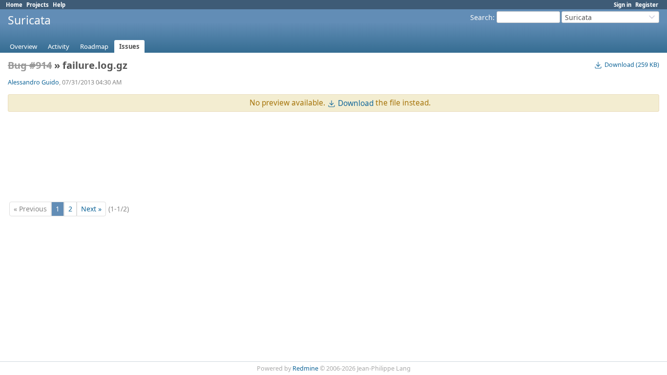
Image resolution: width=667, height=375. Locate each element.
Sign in (622, 4)
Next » (91, 208)
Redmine (305, 368)
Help (59, 4)
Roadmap (94, 46)
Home (14, 4)
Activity (58, 46)
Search (481, 17)
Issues (129, 46)
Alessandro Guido (33, 82)
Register (646, 4)
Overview (23, 46)
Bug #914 (30, 65)
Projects (37, 4)
